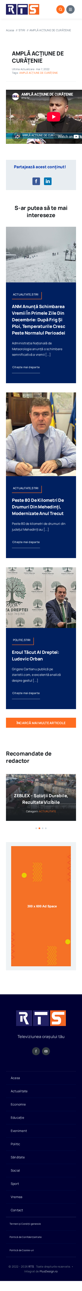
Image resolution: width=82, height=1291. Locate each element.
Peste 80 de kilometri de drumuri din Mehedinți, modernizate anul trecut (38, 506)
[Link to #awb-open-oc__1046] (60, 9)
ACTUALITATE (47, 811)
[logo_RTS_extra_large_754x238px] (41, 1012)
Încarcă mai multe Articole (41, 723)
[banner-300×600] (41, 848)
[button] (36, 828)
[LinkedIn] (48, 181)
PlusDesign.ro (49, 1271)
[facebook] (36, 1051)
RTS (31, 1266)
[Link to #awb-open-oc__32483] (70, 9)
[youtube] (46, 1051)
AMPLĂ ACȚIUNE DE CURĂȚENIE (38, 73)
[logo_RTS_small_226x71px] (22, 5)
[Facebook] (36, 181)
